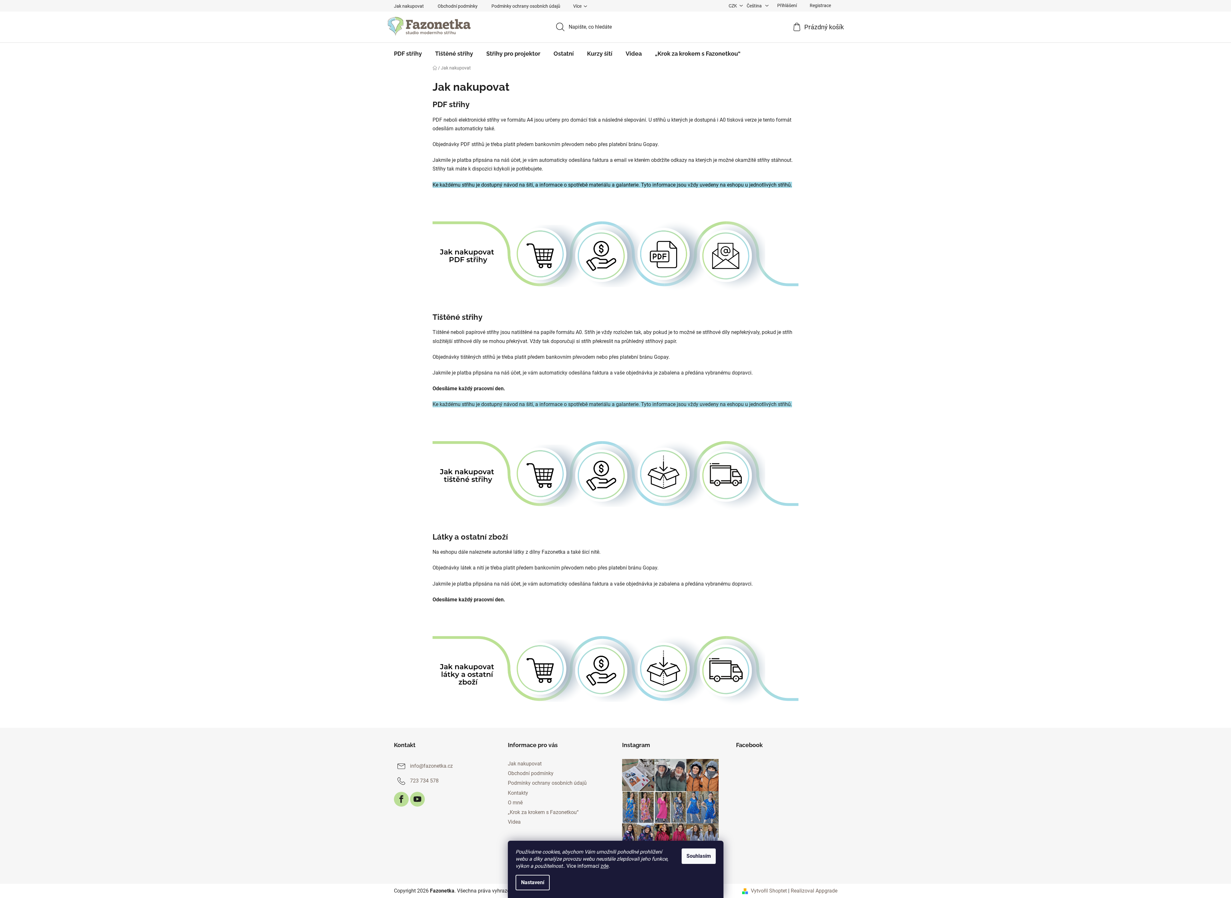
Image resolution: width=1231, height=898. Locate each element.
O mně (515, 803)
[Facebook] (401, 799)
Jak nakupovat (409, 6)
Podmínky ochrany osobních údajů (525, 6)
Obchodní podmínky (458, 6)
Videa (514, 822)
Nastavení (532, 882)
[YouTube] (417, 799)
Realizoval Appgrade (814, 891)
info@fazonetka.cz (431, 766)
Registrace (820, 5)
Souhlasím (698, 856)
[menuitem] (407, 54)
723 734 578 (424, 781)
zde (605, 866)
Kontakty (518, 793)
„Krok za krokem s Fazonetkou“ (543, 812)
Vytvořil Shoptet (769, 891)
